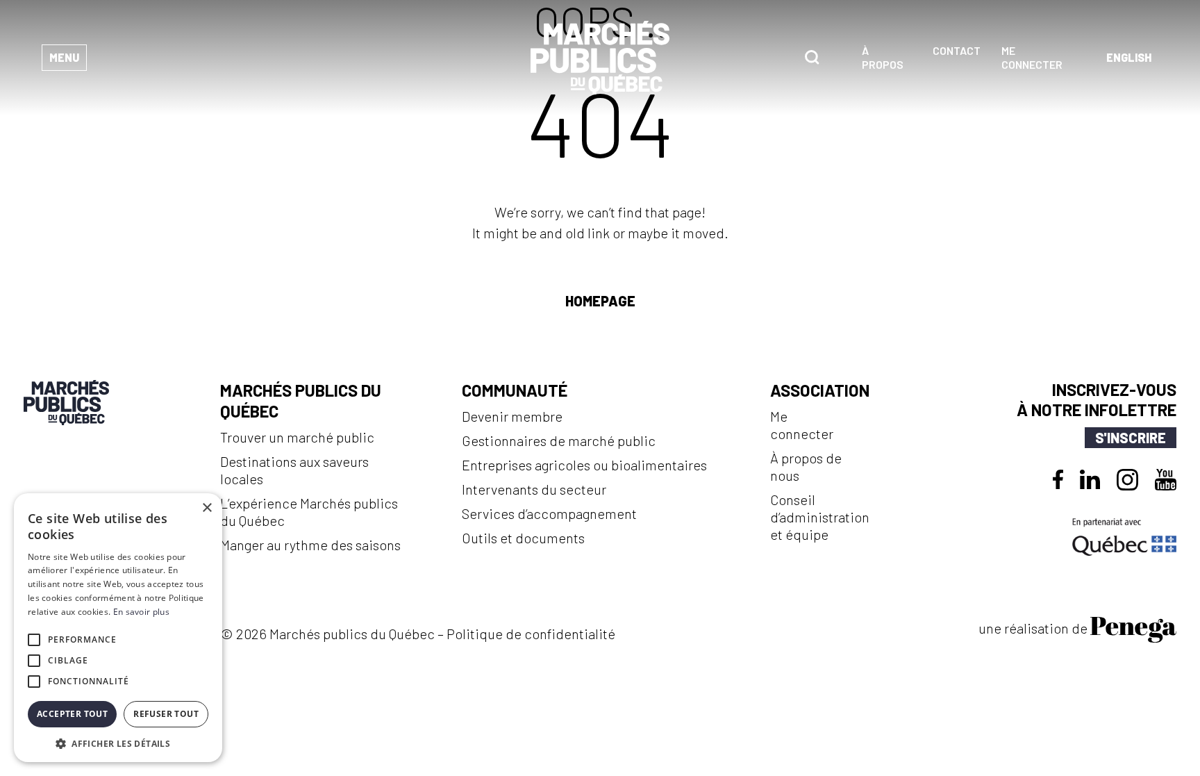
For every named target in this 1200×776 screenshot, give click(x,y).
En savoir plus (141, 612)
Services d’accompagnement (549, 513)
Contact (957, 50)
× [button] (206, 508)
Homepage (600, 300)
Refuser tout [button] (166, 714)
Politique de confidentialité (531, 633)
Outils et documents (523, 537)
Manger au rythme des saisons (310, 544)
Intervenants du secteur (534, 489)
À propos (882, 57)
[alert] (118, 627)
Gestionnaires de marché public (559, 440)
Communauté (514, 390)
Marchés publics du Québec (300, 400)
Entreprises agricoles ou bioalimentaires (584, 464)
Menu (64, 57)
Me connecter (1031, 57)
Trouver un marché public (297, 437)
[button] (118, 742)
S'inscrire (1130, 437)
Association (819, 390)
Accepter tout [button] (72, 714)
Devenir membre (512, 416)
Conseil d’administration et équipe (819, 517)
